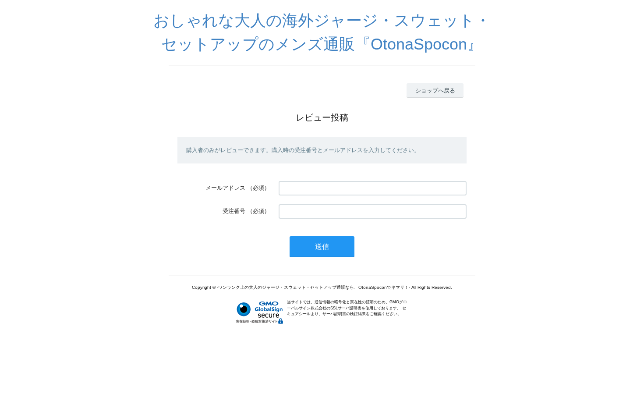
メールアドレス (225, 188)
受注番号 (234, 211)
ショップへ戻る (435, 90)
